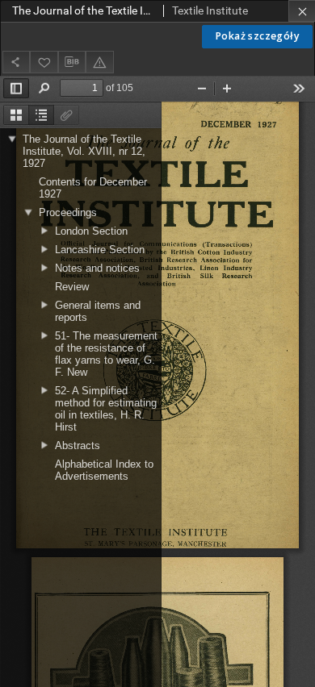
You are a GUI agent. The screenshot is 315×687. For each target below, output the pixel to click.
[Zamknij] (301, 11)
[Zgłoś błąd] (99, 62)
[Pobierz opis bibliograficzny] (72, 62)
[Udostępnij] (16, 62)
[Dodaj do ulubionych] (43, 62)
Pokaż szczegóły (257, 36)
